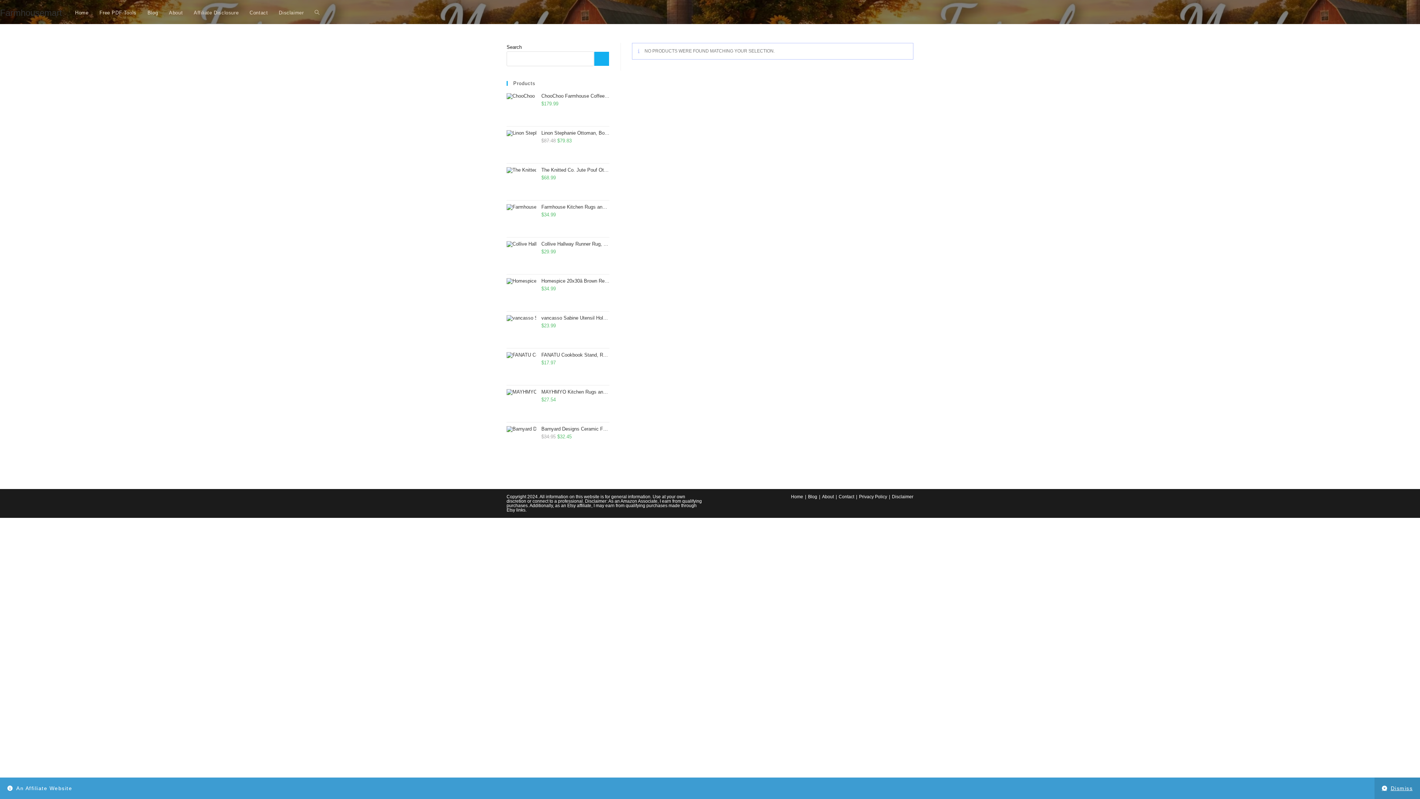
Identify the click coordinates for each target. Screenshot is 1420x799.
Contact (846, 496)
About (828, 496)
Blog (812, 496)
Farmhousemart (31, 13)
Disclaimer (902, 496)
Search (514, 47)
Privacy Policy (873, 496)
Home (797, 496)
